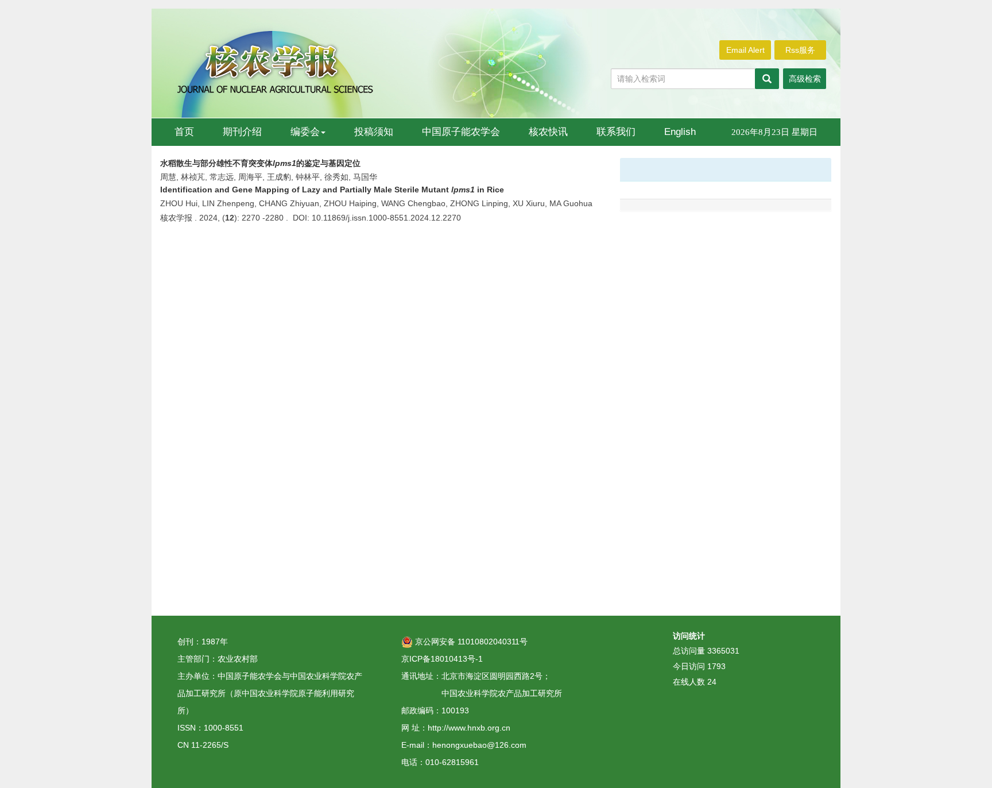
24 (711, 681)
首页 (184, 131)
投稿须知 (373, 131)
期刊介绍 (242, 131)
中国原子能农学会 (461, 131)
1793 (716, 666)
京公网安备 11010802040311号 (470, 641)
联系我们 (616, 131)
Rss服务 (800, 50)
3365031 (723, 650)
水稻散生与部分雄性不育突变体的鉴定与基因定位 (260, 163)
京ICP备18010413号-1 (442, 658)
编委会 (305, 131)
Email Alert (745, 50)
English (680, 131)
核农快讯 (548, 131)
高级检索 (805, 78)
